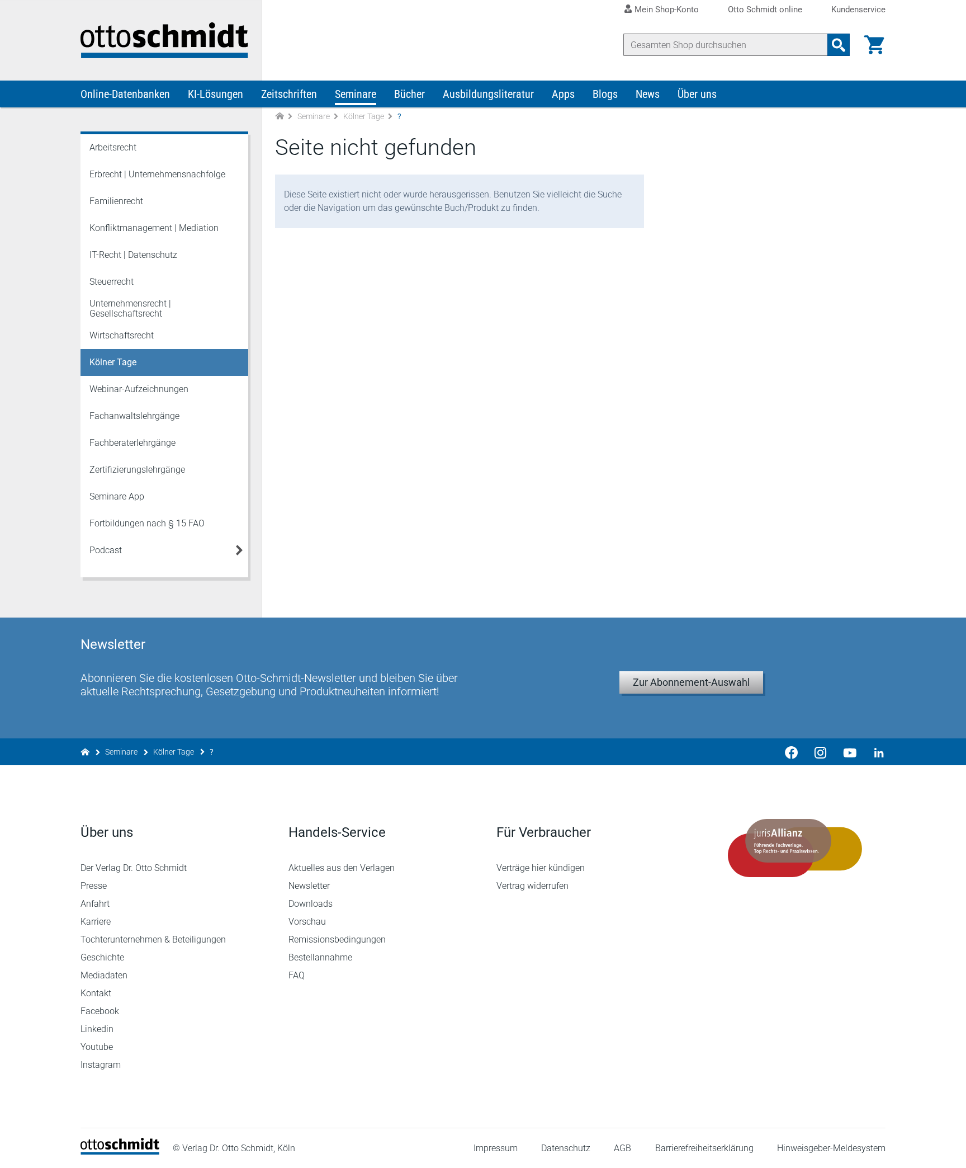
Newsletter (309, 885)
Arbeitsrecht (112, 147)
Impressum (495, 1148)
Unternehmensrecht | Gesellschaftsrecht (130, 308)
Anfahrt (95, 903)
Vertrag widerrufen (532, 885)
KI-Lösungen (215, 94)
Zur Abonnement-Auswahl (691, 682)
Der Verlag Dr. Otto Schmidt (133, 868)
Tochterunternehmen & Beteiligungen (153, 939)
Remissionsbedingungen (337, 939)
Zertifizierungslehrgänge (137, 469)
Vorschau (307, 921)
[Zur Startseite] (279, 117)
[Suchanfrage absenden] (838, 45)
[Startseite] (119, 1151)
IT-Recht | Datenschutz (133, 254)
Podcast (105, 550)
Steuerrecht (111, 281)
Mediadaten (103, 975)
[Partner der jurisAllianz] (795, 848)
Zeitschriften (289, 94)
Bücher (409, 94)
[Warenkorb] (874, 45)
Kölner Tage (363, 116)
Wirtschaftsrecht (121, 335)
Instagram (100, 1064)
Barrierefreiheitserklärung (704, 1148)
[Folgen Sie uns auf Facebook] (791, 752)
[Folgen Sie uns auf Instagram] (820, 752)
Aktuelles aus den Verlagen (341, 868)
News (648, 94)
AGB (622, 1148)
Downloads (310, 903)
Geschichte (102, 957)
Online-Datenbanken (125, 94)
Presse (93, 885)
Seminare (355, 94)
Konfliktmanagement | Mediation (154, 228)
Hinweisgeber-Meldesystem (831, 1148)
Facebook (99, 1011)
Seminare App (116, 496)
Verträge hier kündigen (540, 868)
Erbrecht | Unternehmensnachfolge (157, 174)
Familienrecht (116, 201)
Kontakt (95, 993)
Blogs (605, 94)
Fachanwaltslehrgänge (134, 416)
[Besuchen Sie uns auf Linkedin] (875, 752)
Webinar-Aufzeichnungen (138, 389)
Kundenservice (858, 10)
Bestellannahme (320, 957)
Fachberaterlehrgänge (132, 442)
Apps (563, 94)
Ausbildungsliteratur (488, 94)
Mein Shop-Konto (666, 9)
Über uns (697, 94)
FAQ (296, 975)
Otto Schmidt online (765, 10)
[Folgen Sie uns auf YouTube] (849, 752)
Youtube (96, 1047)
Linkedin (96, 1029)
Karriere (95, 921)
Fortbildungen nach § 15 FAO (147, 523)
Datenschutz (565, 1148)
